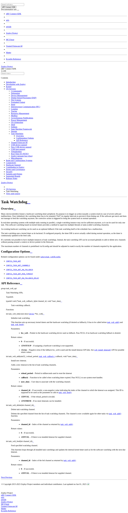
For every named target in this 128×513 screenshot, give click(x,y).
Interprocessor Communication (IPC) (25, 107)
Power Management (19, 120)
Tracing (14, 111)
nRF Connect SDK (13, 14)
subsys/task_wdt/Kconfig (50, 257)
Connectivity (11, 163)
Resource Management (20, 113)
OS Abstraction (17, 122)
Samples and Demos (14, 174)
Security (9, 172)
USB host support (18, 149)
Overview (20, 136)
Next (3, 477)
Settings (14, 127)
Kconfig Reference (13, 59)
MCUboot (10, 40)
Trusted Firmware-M (14, 46)
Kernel (8, 87)
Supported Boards (13, 176)
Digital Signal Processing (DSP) (23, 98)
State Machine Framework (21, 129)
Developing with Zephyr (16, 84)
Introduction (11, 82)
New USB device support (21, 147)
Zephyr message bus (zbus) (21, 156)
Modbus (14, 116)
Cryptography (16, 91)
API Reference (22, 140)
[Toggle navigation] (18, 10)
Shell (13, 125)
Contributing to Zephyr (15, 167)
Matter (8, 53)
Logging (14, 109)
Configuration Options (25, 138)
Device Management (19, 95)
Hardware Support (13, 165)
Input (13, 104)
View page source (13, 194)
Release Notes (11, 178)
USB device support (19, 145)
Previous (8, 477)
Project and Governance (15, 169)
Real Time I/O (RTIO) (20, 154)
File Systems (16, 100)
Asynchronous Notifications (22, 118)
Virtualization (16, 151)
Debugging (15, 93)
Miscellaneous (16, 158)
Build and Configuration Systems (19, 160)
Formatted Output (18, 102)
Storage (14, 131)
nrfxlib (8, 27)
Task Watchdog (17, 134)
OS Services (11, 89)
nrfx (7, 20)
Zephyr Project (12, 33)
